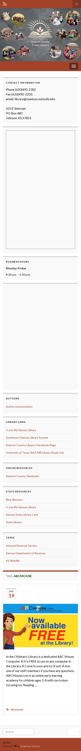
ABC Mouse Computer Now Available (42, 592)
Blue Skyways (14, 499)
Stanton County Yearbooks (22, 476)
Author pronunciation (19, 406)
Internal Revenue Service (21, 545)
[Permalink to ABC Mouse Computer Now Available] (40, 626)
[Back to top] (72, 742)
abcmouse (17, 709)
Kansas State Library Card (22, 514)
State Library (14, 522)
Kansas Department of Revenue (25, 553)
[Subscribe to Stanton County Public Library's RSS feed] (5, 3)
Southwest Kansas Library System (27, 437)
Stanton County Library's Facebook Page (31, 445)
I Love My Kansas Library (21, 430)
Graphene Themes (30, 746)
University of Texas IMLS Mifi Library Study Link (35, 452)
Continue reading (22, 696)
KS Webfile (13, 560)
